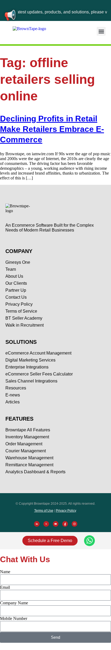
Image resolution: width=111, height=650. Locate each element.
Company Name (14, 603)
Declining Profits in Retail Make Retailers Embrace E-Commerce (52, 129)
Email (5, 587)
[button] (101, 31)
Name (5, 571)
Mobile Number (13, 618)
